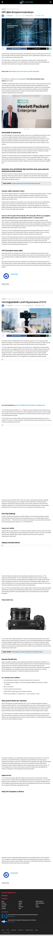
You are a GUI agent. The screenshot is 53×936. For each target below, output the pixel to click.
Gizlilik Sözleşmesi (29, 930)
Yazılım (37, 906)
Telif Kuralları (20, 930)
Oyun (20, 908)
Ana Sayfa (4, 9)
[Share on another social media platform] (50, 49)
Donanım (4, 903)
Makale (20, 903)
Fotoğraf (4, 906)
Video (37, 904)
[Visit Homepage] (26, 2)
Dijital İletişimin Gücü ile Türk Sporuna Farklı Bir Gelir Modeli (24, 71)
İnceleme (4, 908)
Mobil (20, 904)
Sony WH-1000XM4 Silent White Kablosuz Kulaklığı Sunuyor (30, 405)
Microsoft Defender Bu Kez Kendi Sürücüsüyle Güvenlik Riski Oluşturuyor (23, 914)
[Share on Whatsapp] (48, 49)
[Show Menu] (2, 2)
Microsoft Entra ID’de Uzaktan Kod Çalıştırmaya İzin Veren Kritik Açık (22, 920)
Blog (3, 901)
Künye (8, 930)
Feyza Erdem (10, 15)
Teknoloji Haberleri (29, 15)
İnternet (20, 901)
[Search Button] (50, 2)
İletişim (36, 930)
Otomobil (21, 906)
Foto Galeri (4, 904)
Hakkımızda (13, 930)
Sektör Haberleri (39, 901)
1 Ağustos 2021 (18, 15)
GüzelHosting (4, 895)
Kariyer (3, 930)
